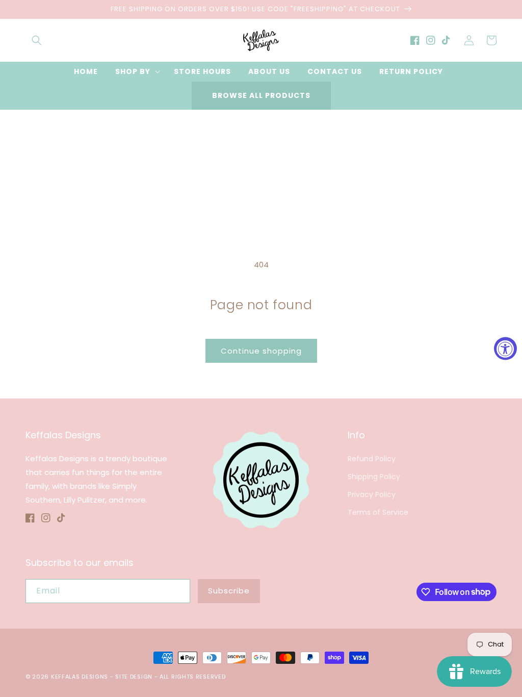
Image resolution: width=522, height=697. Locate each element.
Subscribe (229, 590)
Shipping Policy (374, 476)
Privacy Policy (372, 494)
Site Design (133, 677)
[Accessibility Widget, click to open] (505, 348)
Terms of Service (378, 512)
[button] (36, 40)
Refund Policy (372, 459)
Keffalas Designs (79, 677)
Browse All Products (261, 95)
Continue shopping (261, 350)
